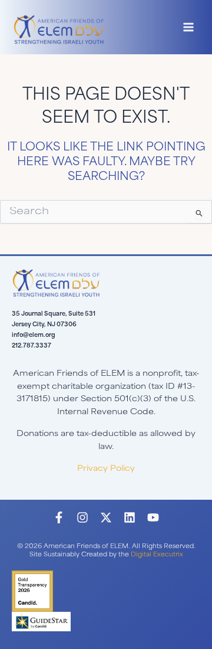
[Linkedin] (129, 517)
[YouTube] (153, 517)
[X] (106, 517)
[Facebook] (59, 517)
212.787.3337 (31, 346)
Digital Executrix (157, 555)
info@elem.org (33, 335)
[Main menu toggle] (188, 27)
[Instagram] (82, 517)
